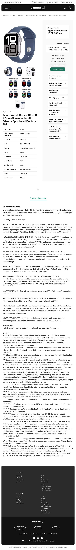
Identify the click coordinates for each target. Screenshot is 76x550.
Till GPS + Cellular (57, 69)
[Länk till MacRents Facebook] (34, 538)
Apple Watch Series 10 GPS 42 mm (57, 15)
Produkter (12, 15)
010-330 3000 (23, 533)
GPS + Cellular (42, 15)
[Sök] (10, 8)
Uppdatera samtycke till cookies (58, 547)
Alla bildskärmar (45, 488)
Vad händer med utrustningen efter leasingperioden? (55, 129)
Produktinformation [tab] (38, 198)
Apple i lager (44, 510)
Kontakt (43, 499)
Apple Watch (20, 15)
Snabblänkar (20, 493)
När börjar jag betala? (56, 98)
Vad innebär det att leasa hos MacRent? (56, 84)
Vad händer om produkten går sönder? (54, 112)
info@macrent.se (36, 533)
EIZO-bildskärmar (46, 490)
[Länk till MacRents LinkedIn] (42, 538)
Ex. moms (59, 43)
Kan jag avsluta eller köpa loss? (56, 104)
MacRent (5, 15)
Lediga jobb (44, 508)
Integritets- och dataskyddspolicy (46, 505)
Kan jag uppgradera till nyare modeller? (56, 120)
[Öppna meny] (6, 8)
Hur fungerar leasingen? (53, 91)
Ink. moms (66, 43)
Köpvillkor (44, 501)
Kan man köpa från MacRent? (55, 77)
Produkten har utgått (57, 65)
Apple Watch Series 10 (31, 15)
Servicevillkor (45, 503)
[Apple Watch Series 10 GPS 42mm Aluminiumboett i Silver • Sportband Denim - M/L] (20, 44)
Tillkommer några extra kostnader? (55, 137)
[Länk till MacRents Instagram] (38, 538)
